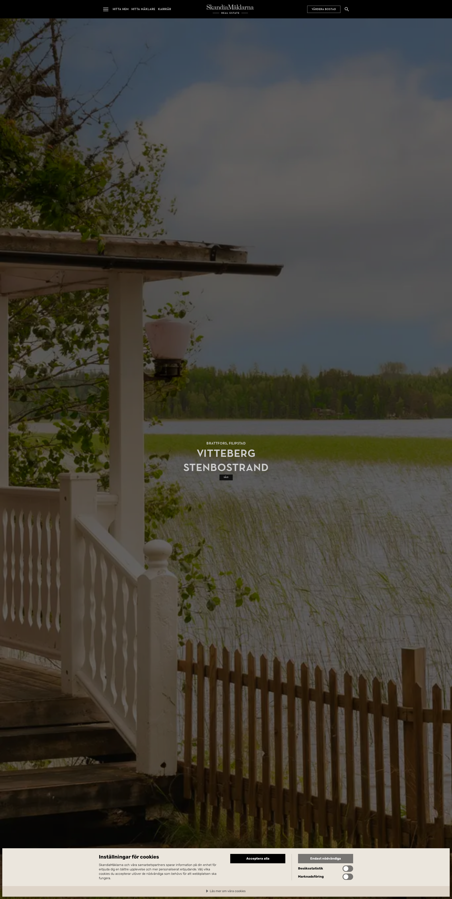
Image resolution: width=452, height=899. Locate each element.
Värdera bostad (324, 9)
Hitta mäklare (143, 9)
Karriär (164, 9)
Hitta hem (121, 9)
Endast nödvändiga (325, 858)
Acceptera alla (257, 858)
